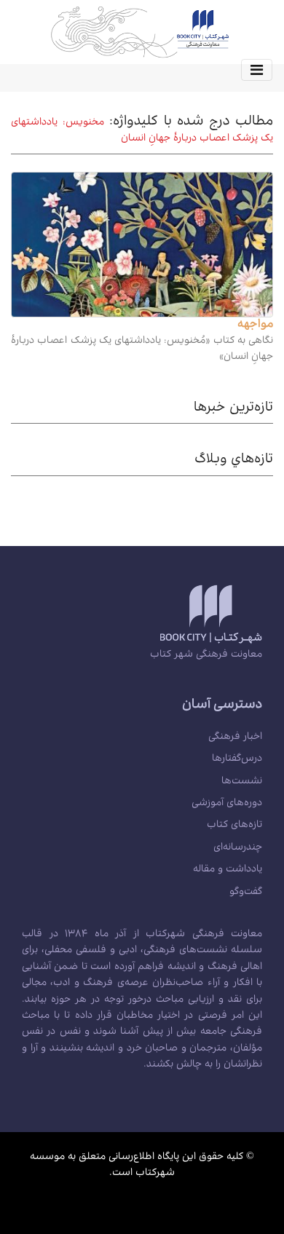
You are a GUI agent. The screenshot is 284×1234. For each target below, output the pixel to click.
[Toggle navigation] (256, 70)
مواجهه (255, 325)
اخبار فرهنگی (235, 737)
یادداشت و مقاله (227, 870)
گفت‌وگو (245, 893)
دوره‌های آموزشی (227, 804)
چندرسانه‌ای (237, 848)
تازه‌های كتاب (234, 826)
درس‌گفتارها (237, 759)
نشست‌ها (241, 782)
